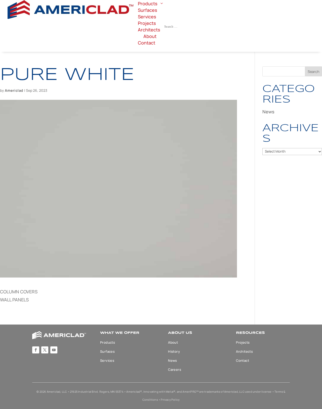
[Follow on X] (44, 349)
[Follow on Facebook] (35, 349)
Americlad (14, 90)
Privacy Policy (170, 399)
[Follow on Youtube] (53, 349)
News (268, 112)
